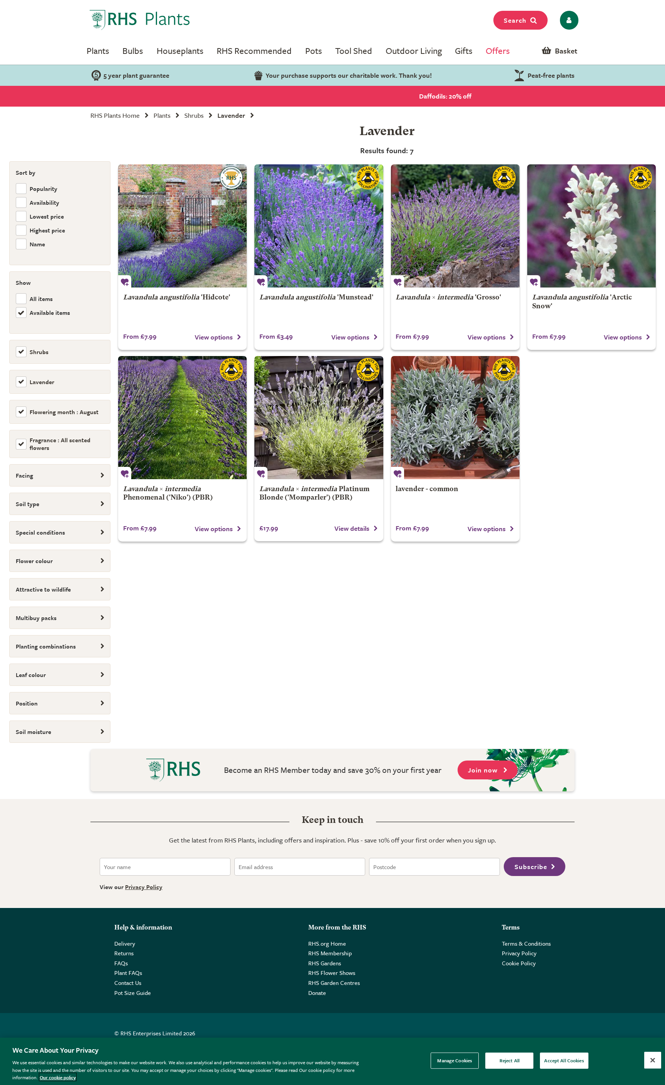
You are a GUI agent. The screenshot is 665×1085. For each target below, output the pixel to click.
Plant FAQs (128, 972)
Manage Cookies (454, 1060)
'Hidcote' (176, 297)
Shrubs (194, 115)
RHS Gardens (324, 963)
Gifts (464, 50)
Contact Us (127, 982)
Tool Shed (353, 50)
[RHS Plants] (140, 20)
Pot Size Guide (132, 992)
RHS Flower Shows (331, 972)
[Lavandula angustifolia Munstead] (318, 226)
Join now (484, 770)
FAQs (121, 963)
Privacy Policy (143, 887)
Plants (98, 50)
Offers (498, 50)
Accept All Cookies (564, 1060)
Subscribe (531, 866)
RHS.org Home (327, 943)
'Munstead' (316, 297)
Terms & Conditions (526, 943)
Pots (313, 50)
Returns (124, 953)
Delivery (124, 943)
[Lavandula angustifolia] (455, 417)
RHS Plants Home (115, 115)
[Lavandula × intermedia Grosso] (455, 226)
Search (515, 20)
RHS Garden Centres (334, 982)
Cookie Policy (519, 963)
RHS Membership (330, 953)
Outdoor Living (414, 50)
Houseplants (180, 50)
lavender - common (427, 489)
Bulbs (132, 50)
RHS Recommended (254, 50)
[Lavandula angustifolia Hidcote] (182, 226)
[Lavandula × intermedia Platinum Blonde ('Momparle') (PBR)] (318, 417)
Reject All (510, 1060)
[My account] (568, 20)
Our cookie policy (58, 1076)
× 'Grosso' (448, 297)
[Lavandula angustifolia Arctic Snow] (591, 226)
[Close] (652, 1060)
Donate (317, 992)
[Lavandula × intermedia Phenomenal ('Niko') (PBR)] (182, 417)
